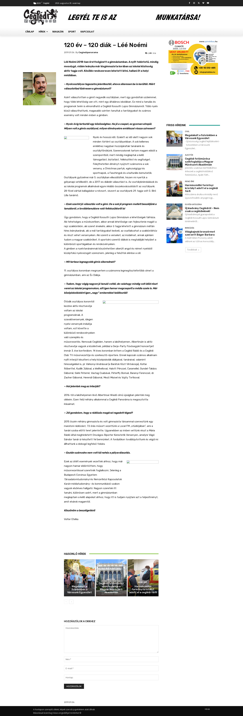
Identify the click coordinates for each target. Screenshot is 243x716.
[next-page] (71, 602)
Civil (79, 582)
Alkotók (110, 579)
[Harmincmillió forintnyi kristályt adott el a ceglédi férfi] (143, 578)
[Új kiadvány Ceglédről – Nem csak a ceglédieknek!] (174, 212)
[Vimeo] (203, 3)
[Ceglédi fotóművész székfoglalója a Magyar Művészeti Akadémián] (174, 162)
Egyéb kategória (193, 204)
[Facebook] (189, 3)
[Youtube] (208, 3)
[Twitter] (199, 3)
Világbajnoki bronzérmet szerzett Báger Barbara (200, 233)
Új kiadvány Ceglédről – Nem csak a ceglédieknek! (202, 210)
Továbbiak (192, 249)
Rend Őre (142, 582)
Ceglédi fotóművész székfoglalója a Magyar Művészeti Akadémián (111, 588)
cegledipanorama (88, 52)
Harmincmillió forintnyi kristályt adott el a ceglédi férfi (143, 589)
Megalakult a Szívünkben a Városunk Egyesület (79, 589)
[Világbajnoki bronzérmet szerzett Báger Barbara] (174, 235)
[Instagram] (194, 3)
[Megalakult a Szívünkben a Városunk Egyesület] (79, 578)
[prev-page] (66, 602)
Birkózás (189, 228)
